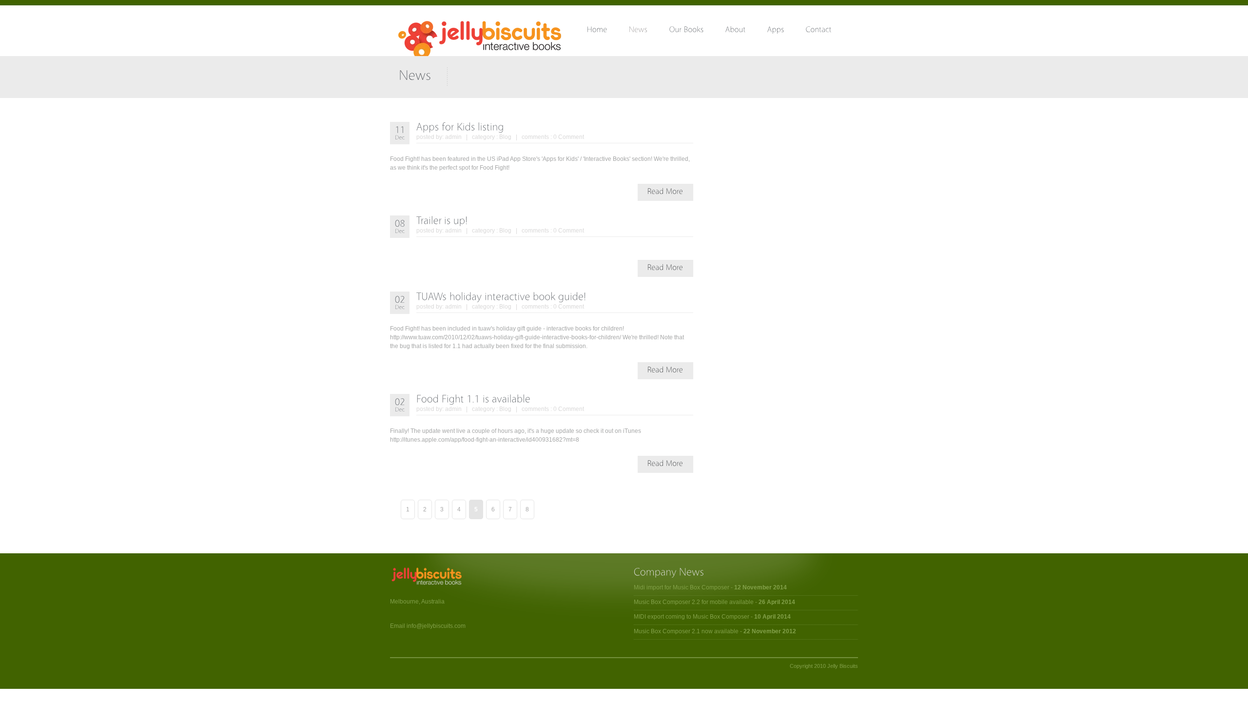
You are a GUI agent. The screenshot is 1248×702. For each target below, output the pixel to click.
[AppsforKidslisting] (460, 126)
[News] (649, 31)
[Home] (608, 31)
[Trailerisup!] (442, 220)
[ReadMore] (665, 191)
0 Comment (568, 137)
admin (453, 137)
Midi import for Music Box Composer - (710, 587)
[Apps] (786, 31)
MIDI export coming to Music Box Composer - (712, 616)
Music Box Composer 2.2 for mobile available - (714, 602)
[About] (746, 31)
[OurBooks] (697, 31)
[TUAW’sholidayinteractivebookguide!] (501, 296)
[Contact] (829, 31)
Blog (505, 137)
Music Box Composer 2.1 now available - (715, 631)
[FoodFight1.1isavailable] (473, 398)
